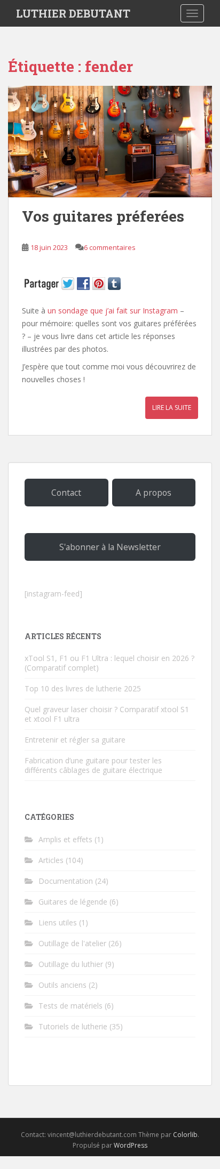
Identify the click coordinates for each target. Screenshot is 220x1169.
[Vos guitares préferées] (110, 141)
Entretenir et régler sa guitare (75, 740)
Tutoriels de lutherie (72, 1026)
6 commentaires (110, 247)
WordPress (130, 1145)
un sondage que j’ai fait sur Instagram (113, 310)
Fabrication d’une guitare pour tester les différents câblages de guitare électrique (93, 765)
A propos (153, 492)
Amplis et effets (65, 839)
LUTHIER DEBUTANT (73, 13)
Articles (51, 860)
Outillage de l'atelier (72, 943)
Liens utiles (57, 922)
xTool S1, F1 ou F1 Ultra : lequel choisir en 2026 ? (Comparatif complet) (109, 663)
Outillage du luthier (70, 964)
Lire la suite (171, 407)
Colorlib (185, 1134)
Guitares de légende (72, 902)
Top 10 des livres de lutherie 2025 (83, 688)
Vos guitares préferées (103, 216)
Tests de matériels (70, 1006)
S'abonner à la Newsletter (110, 547)
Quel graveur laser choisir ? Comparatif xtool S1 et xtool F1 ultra (107, 714)
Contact (66, 492)
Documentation (65, 881)
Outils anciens (62, 985)
